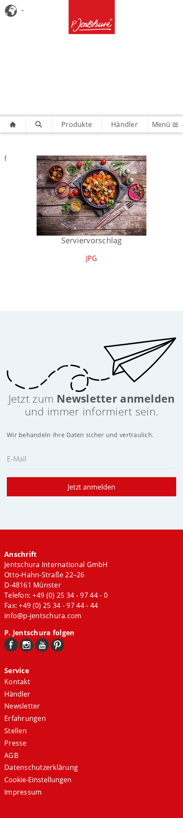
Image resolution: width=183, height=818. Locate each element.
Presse (15, 743)
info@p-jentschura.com (42, 615)
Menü (162, 124)
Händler (124, 124)
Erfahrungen (25, 718)
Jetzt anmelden (91, 487)
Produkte (76, 124)
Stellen (15, 730)
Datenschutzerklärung (41, 767)
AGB (11, 755)
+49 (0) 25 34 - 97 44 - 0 (70, 595)
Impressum (23, 792)
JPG (91, 258)
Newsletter (22, 706)
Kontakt (17, 681)
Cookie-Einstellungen (37, 779)
